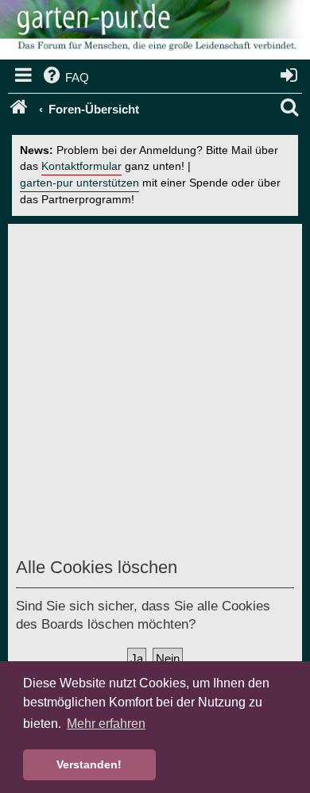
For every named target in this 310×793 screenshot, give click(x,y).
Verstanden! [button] (89, 764)
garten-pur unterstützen (79, 183)
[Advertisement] (155, 394)
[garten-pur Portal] (20, 109)
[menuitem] (65, 77)
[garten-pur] (155, 32)
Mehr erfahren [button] (106, 723)
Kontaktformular (81, 166)
